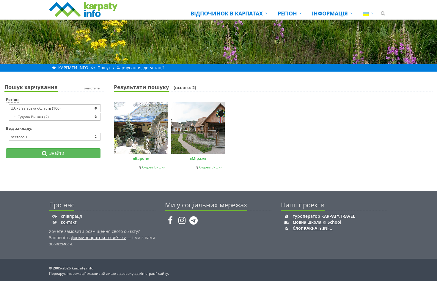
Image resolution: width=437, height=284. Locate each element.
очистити (92, 88)
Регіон (12, 99)
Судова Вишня (153, 167)
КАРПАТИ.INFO (73, 67)
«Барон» (141, 158)
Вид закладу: (19, 128)
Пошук (104, 67)
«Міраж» (198, 158)
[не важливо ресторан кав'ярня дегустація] (54, 137)
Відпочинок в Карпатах (227, 13)
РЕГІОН (287, 13)
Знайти (55, 153)
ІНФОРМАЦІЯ (330, 13)
